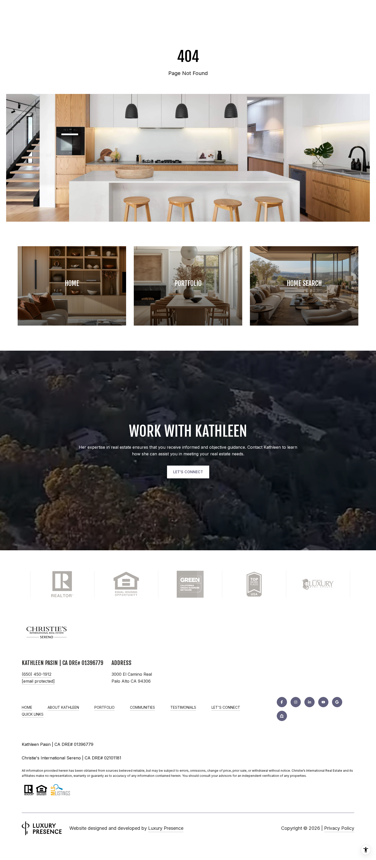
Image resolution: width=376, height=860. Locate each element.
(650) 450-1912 (36, 674)
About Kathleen (63, 707)
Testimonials (183, 707)
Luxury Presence (165, 828)
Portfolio (104, 707)
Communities (142, 707)
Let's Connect (226, 707)
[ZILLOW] (282, 716)
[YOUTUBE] (323, 702)
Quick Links (32, 714)
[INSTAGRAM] (296, 702)
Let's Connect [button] (188, 472)
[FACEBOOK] (282, 702)
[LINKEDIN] (309, 702)
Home (27, 707)
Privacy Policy (339, 828)
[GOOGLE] (337, 702)
